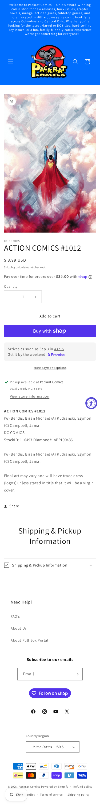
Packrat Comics (29, 786)
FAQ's (15, 616)
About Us (19, 628)
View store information (29, 396)
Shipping (9, 267)
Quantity (10, 286)
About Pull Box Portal (30, 640)
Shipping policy (78, 794)
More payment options (50, 368)
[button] (11, 62)
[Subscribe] (76, 674)
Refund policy (82, 786)
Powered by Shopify (55, 786)
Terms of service (51, 794)
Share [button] (14, 505)
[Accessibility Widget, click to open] (91, 403)
